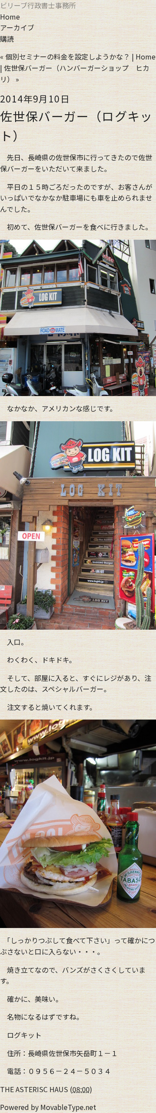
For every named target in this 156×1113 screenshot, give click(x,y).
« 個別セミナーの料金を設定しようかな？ (65, 56)
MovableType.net (68, 1107)
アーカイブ (17, 27)
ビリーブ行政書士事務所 (38, 5)
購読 (7, 38)
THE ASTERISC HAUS (34, 1089)
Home (10, 16)
